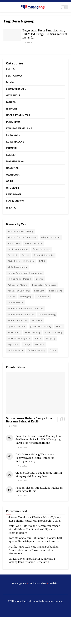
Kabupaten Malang (19, 128)
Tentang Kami (19, 583)
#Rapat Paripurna (50, 237)
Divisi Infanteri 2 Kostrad (21, 261)
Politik (59, 326)
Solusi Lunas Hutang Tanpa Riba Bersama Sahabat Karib (29, 420)
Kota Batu (13, 134)
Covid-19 (12, 255)
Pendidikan (13, 194)
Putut (38, 338)
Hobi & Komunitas (18, 115)
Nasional (12, 167)
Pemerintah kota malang (21, 314)
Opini (9, 181)
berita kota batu (33, 243)
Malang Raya (15, 161)
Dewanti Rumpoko (44, 255)
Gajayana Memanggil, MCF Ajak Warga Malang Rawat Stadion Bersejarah (31, 560)
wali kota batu (15, 350)
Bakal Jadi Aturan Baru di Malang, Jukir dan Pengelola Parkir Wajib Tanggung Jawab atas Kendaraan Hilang (39, 439)
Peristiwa (37, 320)
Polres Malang (32, 332)
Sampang (50, 338)
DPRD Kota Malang (17, 267)
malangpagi (26, 296)
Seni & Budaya (15, 200)
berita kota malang (18, 249)
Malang (11, 296)
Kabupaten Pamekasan (44, 285)
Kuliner (11, 154)
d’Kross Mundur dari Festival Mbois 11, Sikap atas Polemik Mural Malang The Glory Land (34, 519)
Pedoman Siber (38, 583)
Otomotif (12, 187)
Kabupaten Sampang (19, 290)
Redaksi (54, 583)
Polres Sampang (53, 332)
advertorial (14, 243)
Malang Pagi (21, 601)
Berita (10, 68)
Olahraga (12, 174)
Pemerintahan (15, 302)
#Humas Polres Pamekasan (22, 237)
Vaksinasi (39, 344)
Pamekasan (43, 296)
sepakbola (13, 344)
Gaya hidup (13, 95)
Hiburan (11, 108)
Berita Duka (14, 75)
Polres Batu (14, 332)
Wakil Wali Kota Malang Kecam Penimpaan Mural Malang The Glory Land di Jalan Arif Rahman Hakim (34, 529)
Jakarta (39, 278)
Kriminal (12, 148)
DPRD (42, 261)
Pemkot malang (47, 314)
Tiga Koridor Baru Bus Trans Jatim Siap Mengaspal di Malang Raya (39, 474)
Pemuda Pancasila (17, 320)
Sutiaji (26, 344)
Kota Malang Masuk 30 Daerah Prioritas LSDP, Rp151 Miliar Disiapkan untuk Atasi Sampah (36, 539)
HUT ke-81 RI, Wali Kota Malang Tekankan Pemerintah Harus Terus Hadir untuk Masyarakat (33, 550)
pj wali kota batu (17, 326)
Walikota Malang (36, 350)
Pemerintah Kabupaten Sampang (25, 308)
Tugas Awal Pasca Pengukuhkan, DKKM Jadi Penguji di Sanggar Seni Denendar (44, 34)
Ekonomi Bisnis (16, 88)
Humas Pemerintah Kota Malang (25, 273)
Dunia (10, 82)
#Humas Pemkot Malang (21, 231)
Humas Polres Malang (19, 278)
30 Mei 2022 (29, 42)
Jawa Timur (13, 121)
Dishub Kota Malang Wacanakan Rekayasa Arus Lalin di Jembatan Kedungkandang (35, 458)
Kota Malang (15, 141)
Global (11, 101)
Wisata (11, 207)
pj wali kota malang (40, 326)
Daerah (25, 255)
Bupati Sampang (41, 249)
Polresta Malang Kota (19, 338)
